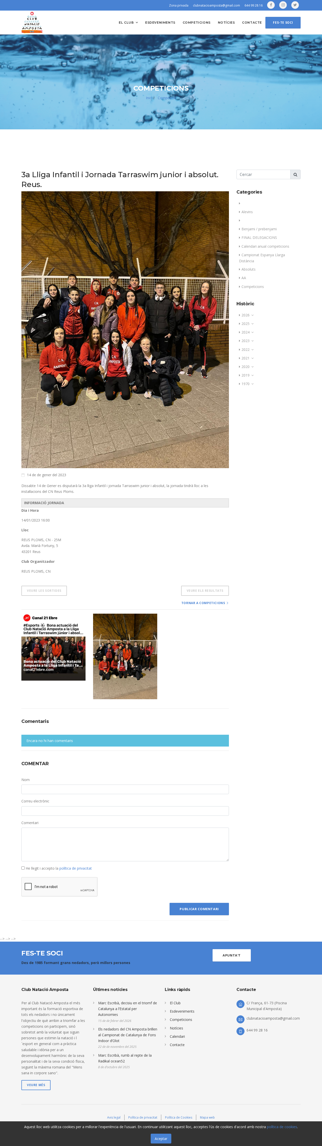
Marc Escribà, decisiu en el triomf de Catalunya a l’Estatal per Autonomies (127, 1009)
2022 (246, 349)
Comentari (29, 822)
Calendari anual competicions (265, 246)
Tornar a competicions (203, 603)
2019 (246, 375)
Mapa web (207, 1117)
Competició (166, 97)
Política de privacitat (142, 1117)
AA (244, 277)
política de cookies (282, 1126)
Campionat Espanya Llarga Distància (262, 257)
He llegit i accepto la (58, 868)
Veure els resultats (205, 590)
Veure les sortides (44, 590)
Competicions (197, 22)
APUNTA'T (232, 955)
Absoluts (249, 269)
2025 (246, 323)
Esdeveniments (160, 22)
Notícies (226, 22)
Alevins (247, 211)
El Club (175, 1003)
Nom (25, 779)
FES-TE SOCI (283, 22)
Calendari (177, 1036)
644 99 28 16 (254, 5)
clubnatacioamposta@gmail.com (216, 5)
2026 (246, 315)
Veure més (36, 1085)
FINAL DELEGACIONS (259, 237)
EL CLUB (126, 22)
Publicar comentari (199, 909)
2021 (246, 358)
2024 (246, 332)
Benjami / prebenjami (259, 229)
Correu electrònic (35, 801)
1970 (246, 383)
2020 (246, 366)
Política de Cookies (178, 1117)
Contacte (252, 22)
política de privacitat (75, 868)
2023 (246, 340)
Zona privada (178, 5)
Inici (149, 97)
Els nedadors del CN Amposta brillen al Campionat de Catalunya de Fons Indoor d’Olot (127, 1035)
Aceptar (161, 1138)
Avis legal (113, 1117)
